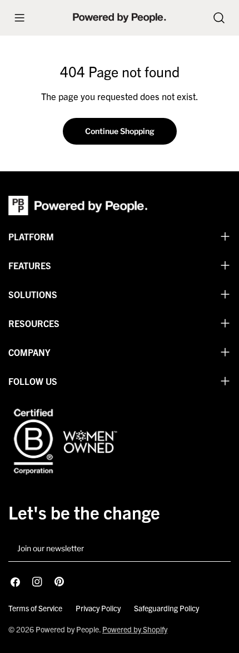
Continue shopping (120, 131)
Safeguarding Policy (166, 608)
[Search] (219, 18)
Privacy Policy (98, 608)
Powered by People (67, 629)
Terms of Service (35, 608)
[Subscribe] (218, 549)
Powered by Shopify (134, 629)
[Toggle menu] (19, 18)
